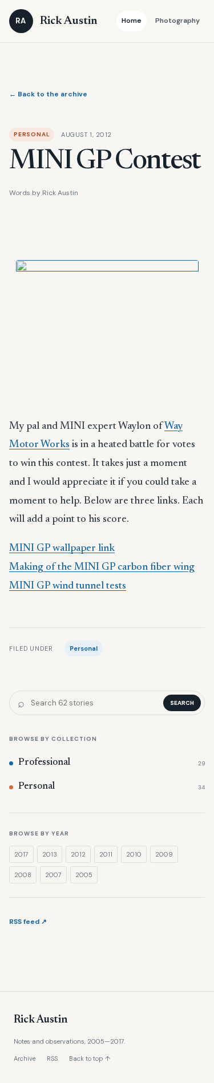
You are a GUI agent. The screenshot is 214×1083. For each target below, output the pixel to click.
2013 (49, 854)
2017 (21, 854)
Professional (111, 763)
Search (182, 703)
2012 (78, 854)
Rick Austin (40, 1020)
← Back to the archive (48, 94)
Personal (84, 648)
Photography (177, 20)
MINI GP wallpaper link (62, 548)
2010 (134, 854)
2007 (53, 875)
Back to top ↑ (89, 1058)
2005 (83, 875)
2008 (22, 875)
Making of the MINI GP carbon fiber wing (102, 567)
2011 (105, 854)
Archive (24, 1058)
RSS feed (28, 921)
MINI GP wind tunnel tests (67, 586)
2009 (164, 854)
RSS (52, 1058)
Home (132, 20)
